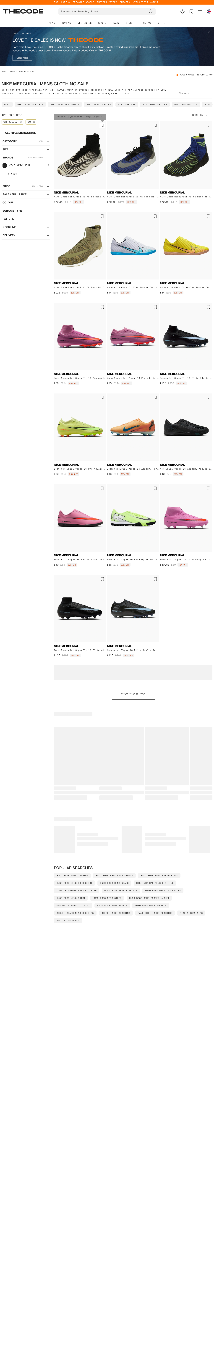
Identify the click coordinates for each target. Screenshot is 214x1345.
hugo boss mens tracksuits (163, 890)
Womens (66, 22)
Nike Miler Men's (68, 920)
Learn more (22, 58)
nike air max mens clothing (155, 883)
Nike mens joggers (98, 104)
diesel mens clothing (116, 913)
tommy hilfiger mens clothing (77, 890)
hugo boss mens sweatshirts (159, 875)
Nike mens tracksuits (64, 104)
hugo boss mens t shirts (120, 890)
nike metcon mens (191, 913)
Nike (7, 104)
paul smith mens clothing (155, 913)
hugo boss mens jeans (114, 883)
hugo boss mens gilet (107, 898)
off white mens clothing (73, 905)
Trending (144, 22)
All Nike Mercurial (20, 133)
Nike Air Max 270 (185, 104)
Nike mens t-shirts (30, 104)
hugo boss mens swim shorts (114, 875)
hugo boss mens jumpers (72, 875)
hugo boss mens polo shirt (74, 883)
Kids (128, 22)
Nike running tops (155, 104)
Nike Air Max (126, 104)
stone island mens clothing (75, 913)
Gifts (161, 22)
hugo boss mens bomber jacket (149, 898)
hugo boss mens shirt (71, 898)
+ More (12, 173)
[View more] (184, 93)
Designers (85, 22)
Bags (116, 22)
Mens (52, 22)
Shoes (102, 22)
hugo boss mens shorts (112, 905)
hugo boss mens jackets (150, 905)
